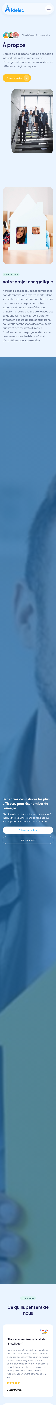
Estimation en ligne (28, 830)
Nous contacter (28, 840)
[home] (14, 8)
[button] (48, 8)
